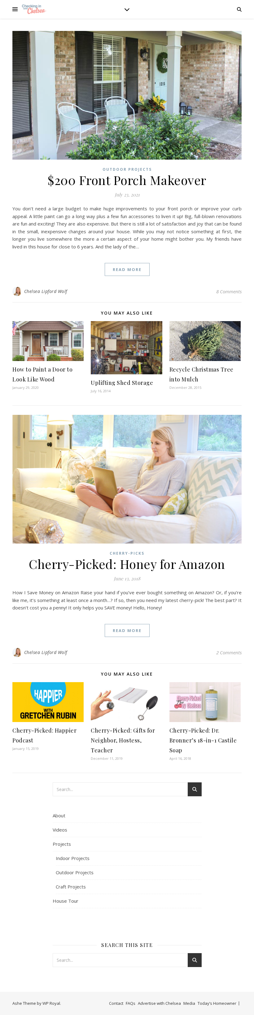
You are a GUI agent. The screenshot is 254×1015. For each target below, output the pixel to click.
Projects (62, 844)
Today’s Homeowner (217, 1003)
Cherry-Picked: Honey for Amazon (127, 564)
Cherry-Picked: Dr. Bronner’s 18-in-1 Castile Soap (203, 740)
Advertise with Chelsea (159, 1003)
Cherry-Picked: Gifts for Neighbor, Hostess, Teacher (123, 740)
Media (189, 1003)
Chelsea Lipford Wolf (45, 291)
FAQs (130, 1003)
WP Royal (51, 1003)
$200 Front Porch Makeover (127, 180)
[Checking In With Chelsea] (34, 9)
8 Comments (229, 291)
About (59, 815)
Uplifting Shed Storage (122, 382)
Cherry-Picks (127, 553)
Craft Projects (71, 887)
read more (127, 269)
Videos (60, 830)
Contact (116, 1003)
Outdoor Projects (127, 169)
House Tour (65, 901)
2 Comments (229, 652)
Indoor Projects (73, 858)
